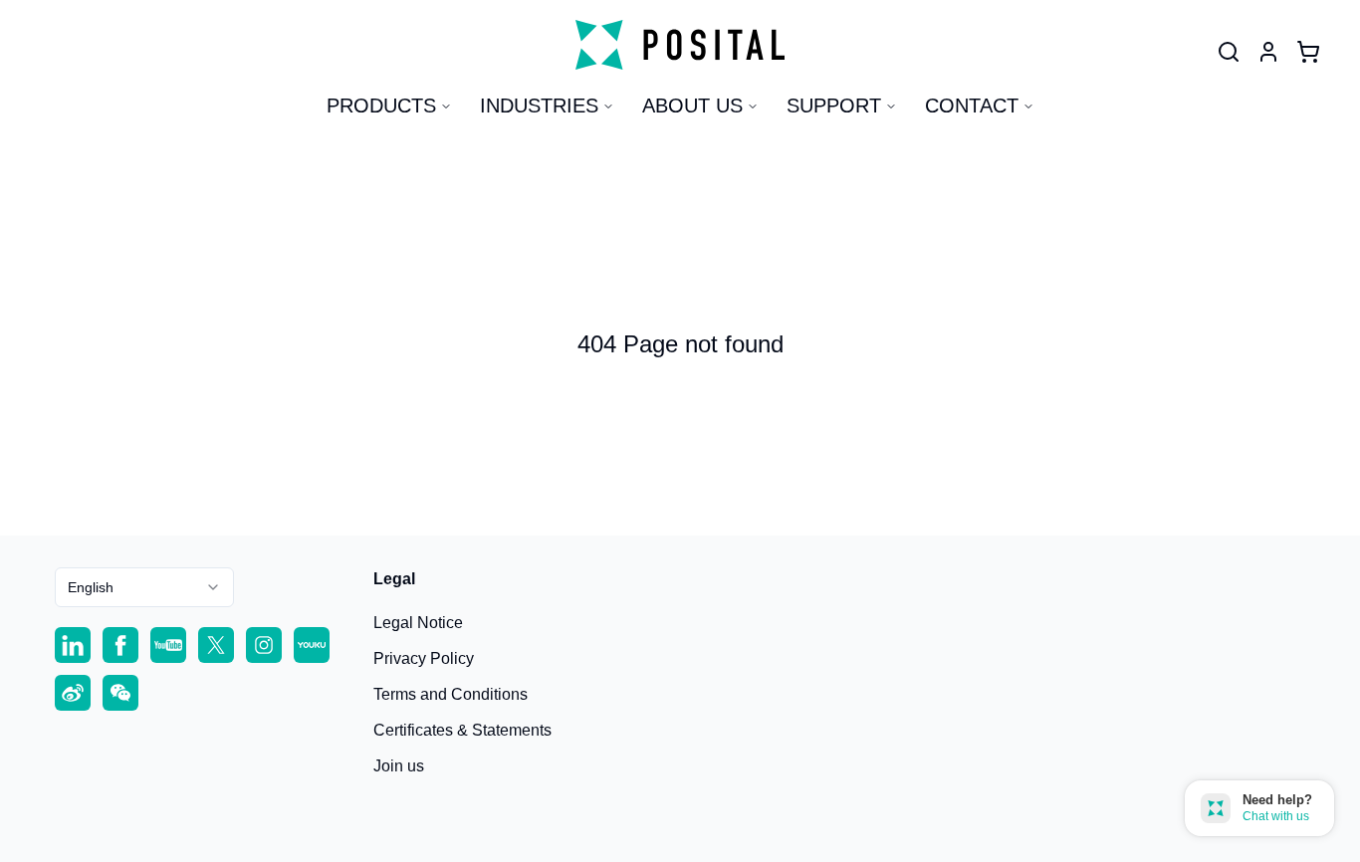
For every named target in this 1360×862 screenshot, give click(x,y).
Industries (539, 105)
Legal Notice (418, 622)
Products (381, 105)
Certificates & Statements (462, 730)
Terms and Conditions (450, 694)
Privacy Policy (423, 658)
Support (834, 105)
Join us (398, 765)
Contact (972, 105)
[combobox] (144, 587)
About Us (692, 105)
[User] (1229, 52)
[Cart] (1308, 52)
